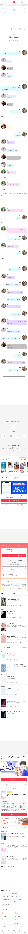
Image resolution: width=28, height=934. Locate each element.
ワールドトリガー (6, 904)
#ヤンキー (4, 757)
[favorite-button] (20, 28)
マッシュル (5, 902)
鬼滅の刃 (12, 902)
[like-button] (24, 28)
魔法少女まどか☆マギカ (8, 899)
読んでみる (14, 779)
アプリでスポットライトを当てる (14, 555)
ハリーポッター (6, 893)
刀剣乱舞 (19, 899)
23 (14, 40)
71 (10, 40)
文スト (12, 896)
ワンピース (5, 896)
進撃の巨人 (15, 893)
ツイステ (19, 896)
